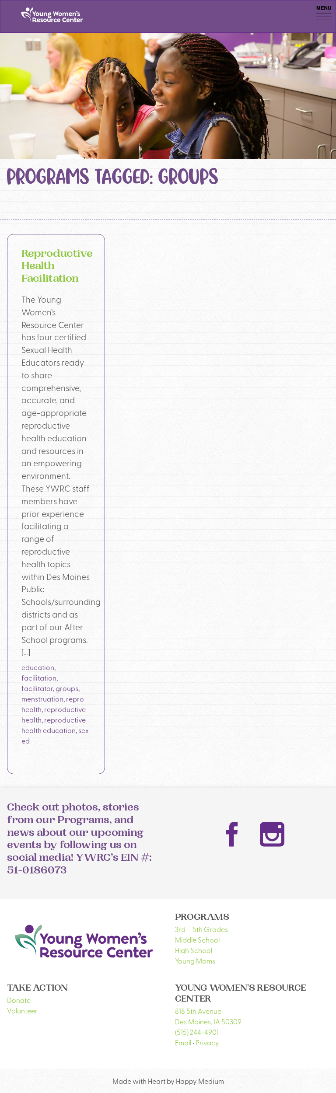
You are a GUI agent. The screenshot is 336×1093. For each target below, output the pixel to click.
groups (67, 688)
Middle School (197, 939)
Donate (19, 1000)
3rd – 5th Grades (201, 929)
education (37, 667)
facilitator (37, 688)
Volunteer (22, 1010)
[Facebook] (232, 834)
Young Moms (195, 960)
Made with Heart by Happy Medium (168, 1081)
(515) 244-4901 (197, 1032)
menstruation (42, 698)
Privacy (207, 1042)
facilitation (38, 677)
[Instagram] (272, 834)
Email (183, 1042)
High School (193, 950)
